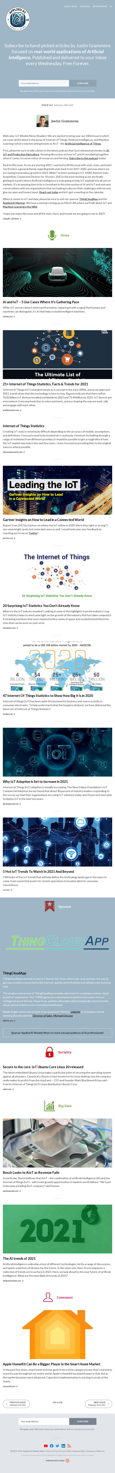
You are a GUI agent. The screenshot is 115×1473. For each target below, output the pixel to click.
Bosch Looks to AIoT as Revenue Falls (31, 1173)
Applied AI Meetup (14, 202)
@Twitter (15, 218)
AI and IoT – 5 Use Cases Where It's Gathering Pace (41, 302)
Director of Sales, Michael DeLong (53, 1015)
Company (90, 1451)
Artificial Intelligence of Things (83, 143)
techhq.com (8, 316)
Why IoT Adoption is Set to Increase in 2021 (35, 782)
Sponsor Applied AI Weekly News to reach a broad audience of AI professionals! (57, 1032)
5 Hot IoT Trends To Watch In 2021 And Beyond (38, 872)
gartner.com (8, 538)
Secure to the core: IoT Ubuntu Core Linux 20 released (43, 1067)
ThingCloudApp (88, 199)
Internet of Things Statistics (23, 426)
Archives (85, 6)
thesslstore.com (9, 628)
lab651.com (8, 1020)
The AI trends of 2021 (19, 1258)
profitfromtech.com (11, 410)
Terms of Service (82, 1455)
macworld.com (9, 1386)
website (75, 1011)
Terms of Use (52, 1451)
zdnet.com (7, 1089)
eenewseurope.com (11, 1191)
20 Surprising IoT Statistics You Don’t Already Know (41, 606)
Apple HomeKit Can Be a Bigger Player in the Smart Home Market (51, 1364)
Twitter (33, 533)
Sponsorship (100, 6)
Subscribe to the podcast (83, 158)
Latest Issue (70, 6)
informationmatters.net (12, 452)
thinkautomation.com (12, 1280)
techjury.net (8, 714)
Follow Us (100, 1451)
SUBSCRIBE (82, 83)
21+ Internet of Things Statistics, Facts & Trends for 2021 (45, 384)
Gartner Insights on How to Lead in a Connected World (43, 520)
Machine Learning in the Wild (20, 206)
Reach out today (48, 192)
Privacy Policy (65, 1451)
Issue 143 (58, 105)
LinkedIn (6, 218)
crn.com (6, 890)
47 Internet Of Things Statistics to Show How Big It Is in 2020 (48, 696)
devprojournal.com (11, 803)
